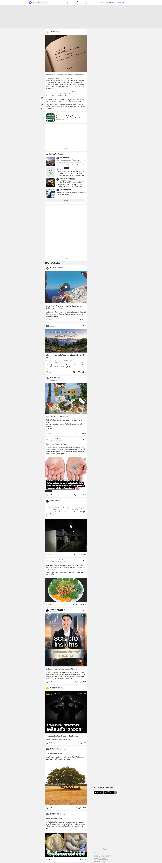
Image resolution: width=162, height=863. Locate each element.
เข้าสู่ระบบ (112, 2)
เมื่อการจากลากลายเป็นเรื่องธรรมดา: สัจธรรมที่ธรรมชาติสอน (65, 356)
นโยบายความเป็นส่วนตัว (99, 858)
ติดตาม (58, 31)
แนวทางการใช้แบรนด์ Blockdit (101, 859)
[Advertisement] (81, 16)
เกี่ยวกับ (96, 855)
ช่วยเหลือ (101, 855)
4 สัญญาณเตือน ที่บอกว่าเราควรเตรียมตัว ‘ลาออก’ (62, 736)
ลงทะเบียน (121, 2)
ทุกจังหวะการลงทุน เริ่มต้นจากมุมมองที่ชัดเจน (61, 669)
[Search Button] (34, 2)
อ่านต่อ (50, 428)
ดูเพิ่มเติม (55, 316)
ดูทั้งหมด (66, 201)
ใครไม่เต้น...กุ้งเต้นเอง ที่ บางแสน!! (57, 417)
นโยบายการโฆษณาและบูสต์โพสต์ (101, 856)
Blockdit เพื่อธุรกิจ (98, 861)
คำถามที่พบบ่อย (107, 855)
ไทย (104, 861)
